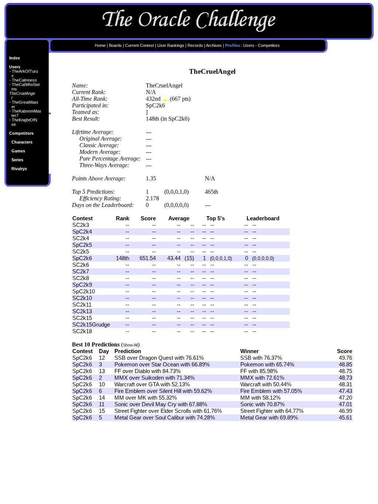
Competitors (21, 133)
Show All (130, 345)
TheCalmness (24, 80)
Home (100, 45)
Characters (21, 142)
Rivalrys (19, 168)
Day (104, 351)
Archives (214, 45)
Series (17, 160)
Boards (115, 45)
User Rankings (170, 45)
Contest (82, 351)
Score (344, 351)
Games (18, 151)
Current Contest (139, 45)
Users (14, 67)
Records (195, 45)
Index (14, 58)
